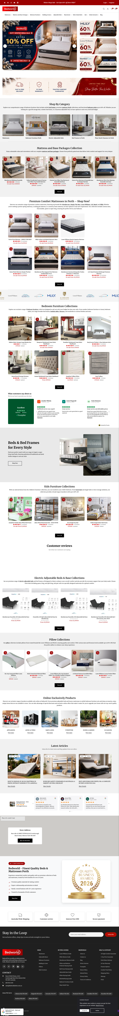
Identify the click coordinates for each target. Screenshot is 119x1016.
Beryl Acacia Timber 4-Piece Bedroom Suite (99, 342)
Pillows (41, 966)
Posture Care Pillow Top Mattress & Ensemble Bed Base (59, 181)
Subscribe (111, 934)
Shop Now (15, 463)
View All (59, 284)
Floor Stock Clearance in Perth (104, 138)
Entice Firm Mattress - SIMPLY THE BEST (20, 239)
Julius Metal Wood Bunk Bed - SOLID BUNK (46, 522)
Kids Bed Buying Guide (66, 978)
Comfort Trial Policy (106, 970)
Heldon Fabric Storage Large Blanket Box (20, 342)
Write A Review (84, 963)
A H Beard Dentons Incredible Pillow (82, 673)
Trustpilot (83, 966)
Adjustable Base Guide (65, 972)
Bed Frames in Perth (78, 138)
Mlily (101, 204)
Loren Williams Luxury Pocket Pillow (106, 673)
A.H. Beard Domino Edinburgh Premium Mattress (99, 272)
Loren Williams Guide (65, 953)
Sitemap (103, 976)
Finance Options (105, 966)
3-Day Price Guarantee (107, 957)
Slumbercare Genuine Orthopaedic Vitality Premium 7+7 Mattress (72, 272)
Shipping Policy (105, 973)
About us (82, 953)
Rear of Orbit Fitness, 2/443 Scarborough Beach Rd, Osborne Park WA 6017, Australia (15, 978)
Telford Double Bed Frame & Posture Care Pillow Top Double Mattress (36, 181)
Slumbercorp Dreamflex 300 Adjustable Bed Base (74, 617)
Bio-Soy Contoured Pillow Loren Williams (13, 674)
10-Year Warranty (105, 963)
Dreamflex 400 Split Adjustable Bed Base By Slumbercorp (45, 617)
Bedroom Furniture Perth (33, 138)
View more (11, 733)
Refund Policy (84, 973)
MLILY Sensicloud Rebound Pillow (36, 673)
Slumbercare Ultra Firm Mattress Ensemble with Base (106, 181)
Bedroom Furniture (44, 960)
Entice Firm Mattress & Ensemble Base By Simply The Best (82, 181)
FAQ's (102, 979)
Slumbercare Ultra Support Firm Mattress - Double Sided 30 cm (46, 272)
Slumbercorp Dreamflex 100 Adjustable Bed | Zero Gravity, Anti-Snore (103, 617)
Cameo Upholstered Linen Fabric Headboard (46, 376)
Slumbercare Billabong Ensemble (13, 180)
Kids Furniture (43, 970)
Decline (97, 1010)
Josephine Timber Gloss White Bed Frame (20, 522)
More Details (11, 786)
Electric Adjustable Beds (56, 138)
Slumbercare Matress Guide (67, 960)
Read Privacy (100, 1005)
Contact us (83, 957)
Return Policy (83, 970)
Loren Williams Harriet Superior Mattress (72, 239)
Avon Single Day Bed (72, 522)
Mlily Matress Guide (65, 957)
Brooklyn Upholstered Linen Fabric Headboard (72, 343)
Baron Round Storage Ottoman (20, 376)
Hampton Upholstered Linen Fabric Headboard (46, 343)
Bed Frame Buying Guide (66, 969)
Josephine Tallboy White (72, 376)
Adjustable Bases (43, 957)
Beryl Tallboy (99, 376)
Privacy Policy (84, 976)
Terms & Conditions (85, 979)
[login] (108, 9)
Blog (81, 960)
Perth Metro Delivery (106, 960)
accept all (84, 1010)
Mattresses (5, 138)
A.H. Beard (94, 204)
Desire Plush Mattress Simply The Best (20, 272)
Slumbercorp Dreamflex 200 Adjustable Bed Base (16, 617)
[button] (104, 9)
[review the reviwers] (55, 798)
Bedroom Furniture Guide (66, 982)
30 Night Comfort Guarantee (108, 953)
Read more (56, 416)
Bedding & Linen (43, 963)
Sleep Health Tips (64, 985)
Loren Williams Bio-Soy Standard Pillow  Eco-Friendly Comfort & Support (59, 674)
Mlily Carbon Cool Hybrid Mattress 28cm (46, 239)
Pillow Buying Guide (65, 975)
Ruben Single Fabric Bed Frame (99, 522)
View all (59, 191)
